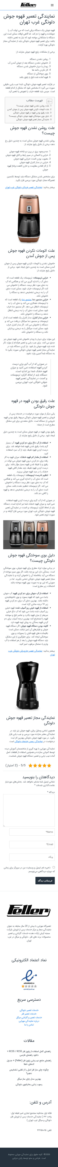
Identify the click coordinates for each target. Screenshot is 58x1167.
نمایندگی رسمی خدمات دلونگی (29, 741)
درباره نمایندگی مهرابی (29, 1021)
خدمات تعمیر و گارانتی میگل (29, 1017)
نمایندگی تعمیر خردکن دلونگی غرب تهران (23, 187)
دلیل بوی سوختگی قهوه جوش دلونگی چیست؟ (28, 116)
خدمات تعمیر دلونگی (29, 1010)
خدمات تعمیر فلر (29, 1014)
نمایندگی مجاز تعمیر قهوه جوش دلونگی (32, 119)
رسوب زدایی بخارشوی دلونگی (29, 1084)
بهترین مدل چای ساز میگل (29, 1079)
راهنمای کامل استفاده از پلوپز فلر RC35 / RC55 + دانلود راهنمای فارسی (29, 1053)
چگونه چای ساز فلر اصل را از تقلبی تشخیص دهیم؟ (29, 1071)
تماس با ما (29, 1025)
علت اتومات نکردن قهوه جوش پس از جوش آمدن (28, 109)
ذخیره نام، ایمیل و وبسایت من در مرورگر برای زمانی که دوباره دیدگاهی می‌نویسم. (29, 869)
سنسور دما (27, 299)
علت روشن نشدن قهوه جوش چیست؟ (32, 106)
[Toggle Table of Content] (47, 101)
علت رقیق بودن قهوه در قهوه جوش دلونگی (31, 112)
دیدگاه (51, 792)
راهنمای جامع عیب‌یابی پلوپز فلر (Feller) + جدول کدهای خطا (29, 1062)
